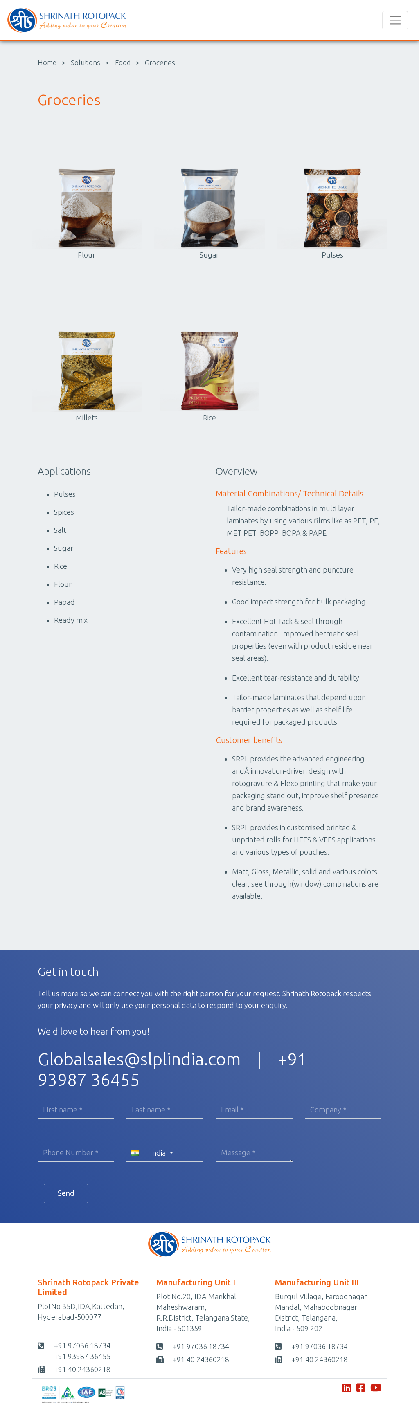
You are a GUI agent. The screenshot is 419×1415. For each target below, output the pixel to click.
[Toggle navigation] (395, 20)
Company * (328, 1109)
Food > (127, 62)
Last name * (151, 1109)
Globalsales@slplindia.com (139, 1059)
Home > (51, 62)
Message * (238, 1152)
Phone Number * (71, 1152)
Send (66, 1193)
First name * (63, 1109)
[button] (164, 1153)
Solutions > (90, 62)
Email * (232, 1109)
